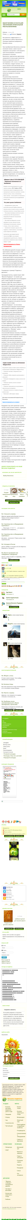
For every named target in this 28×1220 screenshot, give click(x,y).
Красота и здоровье (20, 1152)
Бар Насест (9, 592)
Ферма (17, 1103)
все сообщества (14, 607)
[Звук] (3, 565)
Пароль (4, 950)
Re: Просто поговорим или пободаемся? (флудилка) (10, 553)
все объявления (9, 836)
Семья (19, 1170)
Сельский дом (5, 725)
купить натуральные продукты (13, 500)
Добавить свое (9, 928)
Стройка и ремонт (6, 724)
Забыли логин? (6, 961)
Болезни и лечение (7, 732)
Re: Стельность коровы (9, 514)
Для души (6, 1178)
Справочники (7, 1144)
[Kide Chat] (11, 565)
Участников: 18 (10, 599)
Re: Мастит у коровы (8, 693)
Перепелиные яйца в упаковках (22, 494)
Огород (4, 722)
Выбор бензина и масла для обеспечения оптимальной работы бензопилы (13, 24)
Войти (4, 957)
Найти (23, 14)
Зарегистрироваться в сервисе (10, 402)
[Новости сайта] (5, 821)
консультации (8, 710)
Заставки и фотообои (8, 1189)
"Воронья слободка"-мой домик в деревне (9, 1184)
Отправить (4, 583)
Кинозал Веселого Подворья (14, 603)
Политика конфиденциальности (9, 1208)
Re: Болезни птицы (7, 684)
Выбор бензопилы (8, 475)
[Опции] (5, 565)
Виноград (5, 1070)
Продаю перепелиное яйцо (6, 494)
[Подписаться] (14, 821)
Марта (9, 615)
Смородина (6, 1072)
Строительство (9, 1123)
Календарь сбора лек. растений (12, 756)
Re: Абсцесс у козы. (8, 676)
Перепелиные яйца (14, 495)
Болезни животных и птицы (20, 1113)
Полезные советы (20, 1161)
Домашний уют (20, 1148)
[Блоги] (11, 821)
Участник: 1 (9, 605)
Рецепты (19, 1165)
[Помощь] (9, 565)
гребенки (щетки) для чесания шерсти (19, 919)
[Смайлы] (6, 565)
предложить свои (14, 502)
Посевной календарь (10, 754)
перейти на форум (14, 560)
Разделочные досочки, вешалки (8, 923)
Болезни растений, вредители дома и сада (8, 1109)
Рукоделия (20, 1168)
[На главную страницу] (3, 821)
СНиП (7, 1150)
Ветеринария (20, 1117)
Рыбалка (7, 1199)
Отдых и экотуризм (20, 1156)
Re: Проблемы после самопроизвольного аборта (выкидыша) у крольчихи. (10, 703)
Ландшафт (8, 1114)
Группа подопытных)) (12, 597)
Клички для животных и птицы (8, 1195)
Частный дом (9, 1126)
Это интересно (20, 1174)
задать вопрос (19, 710)
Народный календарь (10, 757)
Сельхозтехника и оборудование (21, 1135)
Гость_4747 (7, 575)
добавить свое (19, 836)
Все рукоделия (19, 928)
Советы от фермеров (20, 1140)
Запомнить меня (5, 955)
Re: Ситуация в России (8, 544)
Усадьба (5, 1103)
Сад (3, 721)
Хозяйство (4, 731)
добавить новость (14, 1078)
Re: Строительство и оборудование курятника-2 (12, 524)
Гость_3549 (7, 571)
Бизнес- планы (19, 1107)
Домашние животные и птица (9, 729)
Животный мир (20, 1121)
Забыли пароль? (6, 963)
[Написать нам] (17, 821)
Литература (8, 1147)
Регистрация (5, 960)
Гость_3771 (7, 568)
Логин (4, 945)
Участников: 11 (10, 594)
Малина (5, 1074)
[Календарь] (20, 821)
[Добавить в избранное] (8, 821)
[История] (8, 565)
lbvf (9, 643)
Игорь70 (10, 624)
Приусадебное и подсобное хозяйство (21, 1126)
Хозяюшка (18, 1144)
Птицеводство (21, 1130)
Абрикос (5, 1076)
